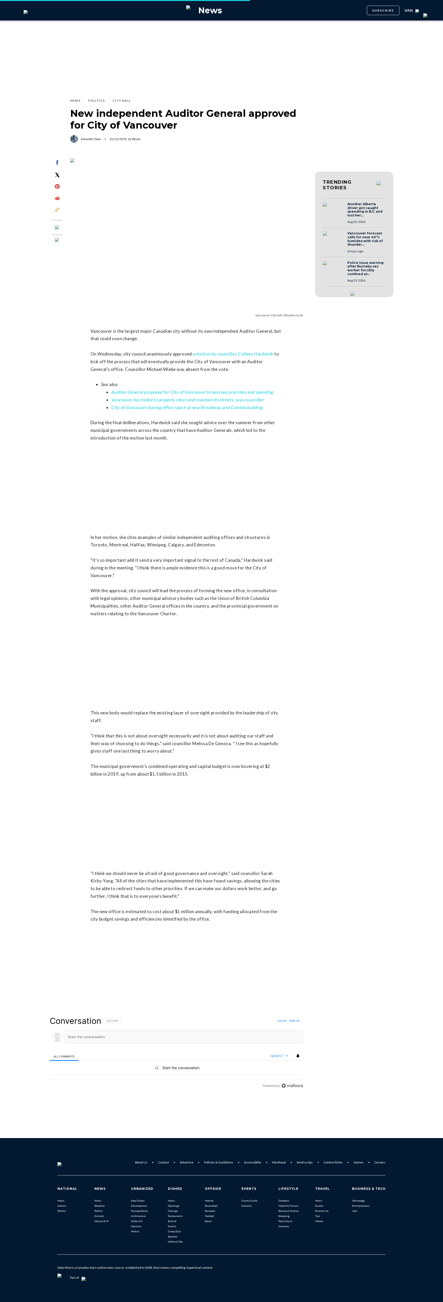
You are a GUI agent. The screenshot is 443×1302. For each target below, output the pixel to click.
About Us (141, 1162)
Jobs (354, 1210)
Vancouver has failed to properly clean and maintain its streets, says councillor (187, 399)
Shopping (283, 1215)
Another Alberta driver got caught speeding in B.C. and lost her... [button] (364, 209)
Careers (380, 1162)
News (60, 1200)
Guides (319, 1205)
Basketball (211, 1205)
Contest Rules (333, 1162)
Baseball (210, 1210)
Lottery (61, 1205)
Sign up (294, 1020)
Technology (358, 1200)
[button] (333, 209)
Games (359, 1162)
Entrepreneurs (361, 1205)
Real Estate (138, 1200)
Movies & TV (101, 1221)
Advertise (186, 1162)
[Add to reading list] (57, 240)
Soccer (208, 1221)
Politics (61, 1210)
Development (139, 1205)
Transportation (139, 1210)
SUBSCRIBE (383, 10)
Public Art (137, 1221)
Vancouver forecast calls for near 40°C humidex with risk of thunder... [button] (365, 239)
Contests (283, 1226)
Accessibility (252, 1162)
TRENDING (337, 185)
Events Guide (249, 1200)
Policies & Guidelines (218, 1162)
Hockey (209, 1200)
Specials (172, 1236)
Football (209, 1215)
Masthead (279, 1162)
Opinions (136, 1226)
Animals (99, 1215)
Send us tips (305, 1162)
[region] (176, 1053)
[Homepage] (67, 1162)
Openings (173, 1205)
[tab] (64, 1056)
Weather (99, 1205)
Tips (317, 1215)
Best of (172, 1221)
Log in (281, 1020)
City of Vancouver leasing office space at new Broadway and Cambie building (187, 407)
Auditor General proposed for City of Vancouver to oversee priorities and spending (192, 392)
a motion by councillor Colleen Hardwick (233, 354)
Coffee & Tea (175, 1241)
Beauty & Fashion (288, 1210)
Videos (319, 1221)
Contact (163, 1162)
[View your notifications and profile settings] (298, 1056)
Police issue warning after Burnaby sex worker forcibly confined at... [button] (365, 268)
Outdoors (283, 1200)
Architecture (138, 1215)
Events (172, 1226)
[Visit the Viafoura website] (292, 1086)
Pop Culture (285, 1221)
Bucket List (321, 1210)
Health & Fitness (288, 1205)
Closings (173, 1210)
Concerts (246, 1205)
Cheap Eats (174, 1231)
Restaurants (175, 1215)
